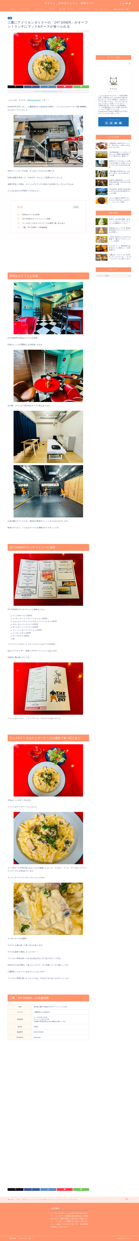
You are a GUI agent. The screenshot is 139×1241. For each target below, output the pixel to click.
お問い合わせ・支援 (121, 9)
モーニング (39, 9)
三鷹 (10, 18)
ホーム (13, 9)
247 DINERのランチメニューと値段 (36, 219)
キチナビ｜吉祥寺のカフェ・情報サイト (70, 3)
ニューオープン (101, 9)
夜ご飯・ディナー (67, 9)
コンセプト (25, 9)
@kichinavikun (34, 100)
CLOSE (76, 207)
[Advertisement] (48, 252)
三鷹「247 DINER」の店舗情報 (34, 227)
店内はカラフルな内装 (31, 214)
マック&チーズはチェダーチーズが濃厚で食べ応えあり (43, 223)
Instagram (37, 1037)
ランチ (52, 9)
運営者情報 (12, 1238)
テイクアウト (84, 9)
